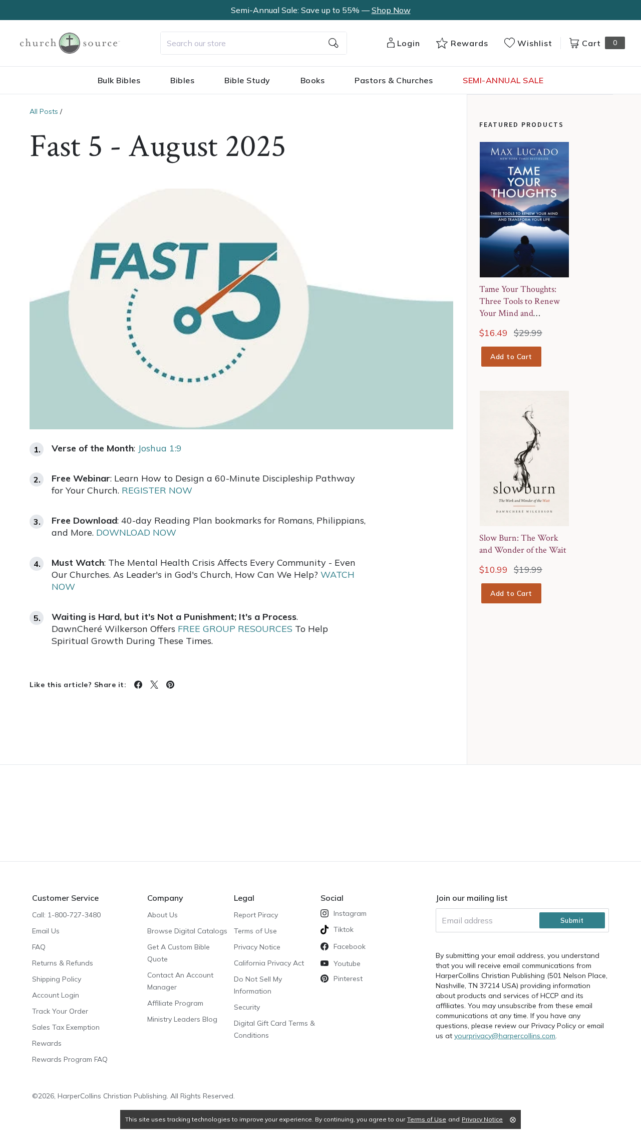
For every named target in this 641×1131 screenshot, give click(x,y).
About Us (162, 914)
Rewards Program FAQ (70, 1059)
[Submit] (334, 43)
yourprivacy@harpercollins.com (504, 1035)
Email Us (46, 930)
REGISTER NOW (157, 490)
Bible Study (247, 80)
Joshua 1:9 (160, 448)
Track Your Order (60, 1011)
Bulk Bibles (119, 80)
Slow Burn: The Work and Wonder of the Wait (522, 544)
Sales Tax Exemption (66, 1027)
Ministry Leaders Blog (182, 1019)
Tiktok (344, 929)
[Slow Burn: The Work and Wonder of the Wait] (524, 458)
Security (247, 1007)
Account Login (55, 995)
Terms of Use (255, 930)
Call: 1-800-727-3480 (66, 914)
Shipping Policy (56, 979)
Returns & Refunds (62, 962)
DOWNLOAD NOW (136, 532)
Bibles (182, 80)
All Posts (44, 111)
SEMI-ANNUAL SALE (503, 80)
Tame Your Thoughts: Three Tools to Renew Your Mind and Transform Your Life (519, 307)
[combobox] (253, 43)
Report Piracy (256, 914)
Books (312, 80)
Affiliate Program (175, 1003)
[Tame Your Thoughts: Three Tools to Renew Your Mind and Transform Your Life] (524, 209)
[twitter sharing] (154, 685)
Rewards (47, 1043)
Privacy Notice (257, 946)
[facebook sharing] (138, 685)
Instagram (350, 913)
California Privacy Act (269, 962)
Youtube (347, 963)
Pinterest (348, 978)
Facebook (350, 946)
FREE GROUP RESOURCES (235, 628)
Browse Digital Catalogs (187, 930)
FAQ (39, 946)
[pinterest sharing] (170, 685)
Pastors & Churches (394, 80)
